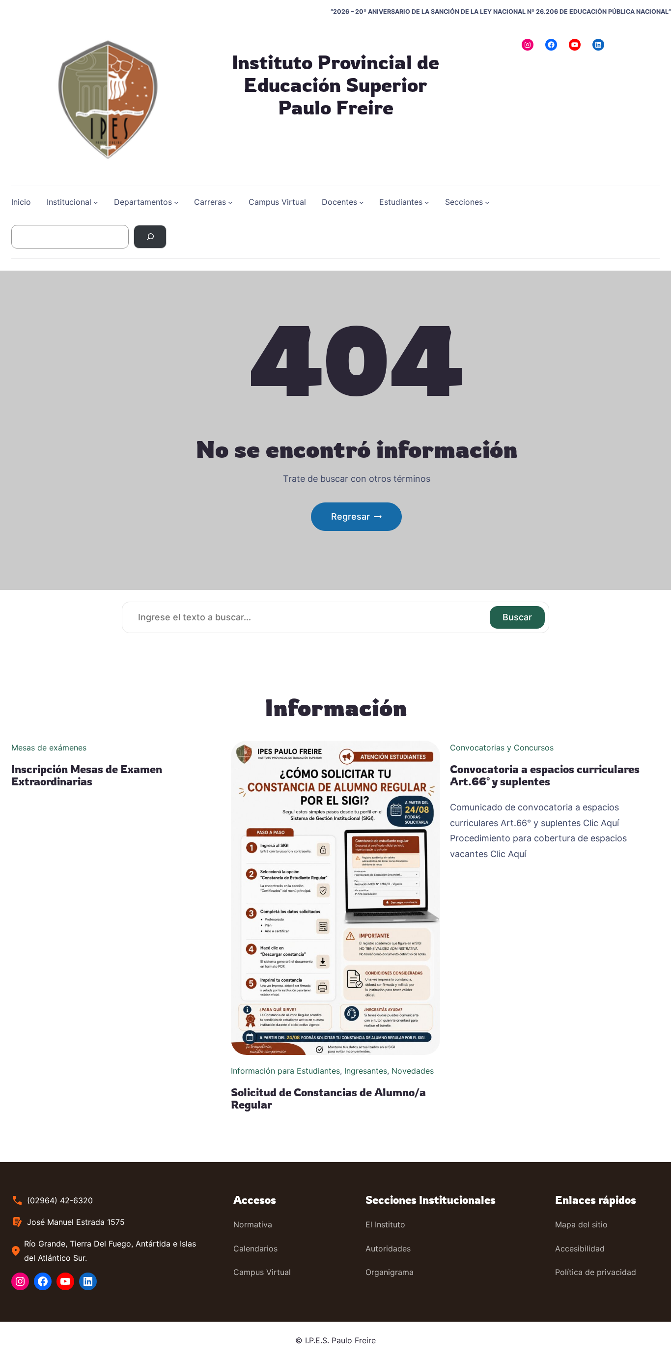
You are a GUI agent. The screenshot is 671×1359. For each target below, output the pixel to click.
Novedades (412, 1071)
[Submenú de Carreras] (230, 202)
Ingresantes (365, 1071)
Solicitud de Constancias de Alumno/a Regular (328, 1098)
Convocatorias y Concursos (502, 747)
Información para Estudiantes (285, 1071)
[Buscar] (150, 237)
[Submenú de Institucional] (95, 202)
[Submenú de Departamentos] (176, 202)
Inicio (21, 202)
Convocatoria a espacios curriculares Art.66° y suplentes (545, 775)
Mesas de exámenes (48, 747)
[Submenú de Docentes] (361, 202)
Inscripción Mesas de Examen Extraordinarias (86, 775)
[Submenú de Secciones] (487, 202)
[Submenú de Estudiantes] (426, 202)
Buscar (517, 617)
